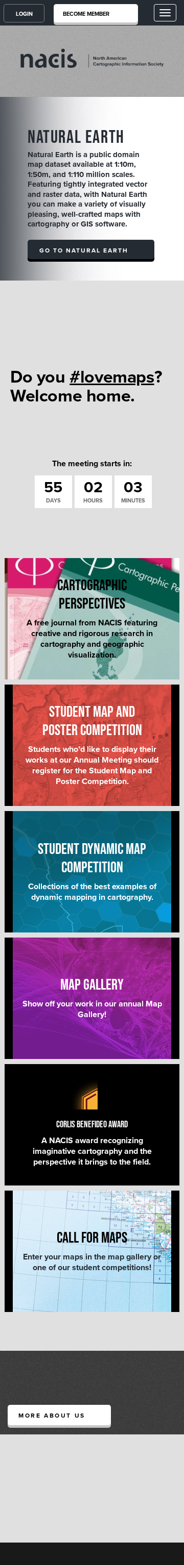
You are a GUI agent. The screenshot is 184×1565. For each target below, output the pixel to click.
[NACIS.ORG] (92, 58)
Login (24, 14)
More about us (51, 1415)
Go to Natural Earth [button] (83, 250)
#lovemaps (112, 377)
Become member (86, 14)
